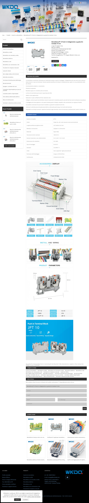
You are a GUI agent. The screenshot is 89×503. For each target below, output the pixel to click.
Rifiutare (17, 499)
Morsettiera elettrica (8, 58)
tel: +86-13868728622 (49, 475)
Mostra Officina (6, 477)
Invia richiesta (55, 61)
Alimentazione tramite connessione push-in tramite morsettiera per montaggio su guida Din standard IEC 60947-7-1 (77, 437)
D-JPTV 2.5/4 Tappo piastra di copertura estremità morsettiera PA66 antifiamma (77, 459)
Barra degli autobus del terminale (11, 74)
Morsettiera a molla (7, 52)
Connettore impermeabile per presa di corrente (12, 90)
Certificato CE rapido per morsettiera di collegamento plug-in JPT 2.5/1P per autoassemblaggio (56, 437)
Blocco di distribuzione (8, 99)
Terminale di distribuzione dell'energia (12, 80)
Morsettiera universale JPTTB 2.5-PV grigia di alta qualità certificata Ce (56, 459)
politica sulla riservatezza (33, 496)
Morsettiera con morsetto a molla (10, 55)
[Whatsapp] (67, 477)
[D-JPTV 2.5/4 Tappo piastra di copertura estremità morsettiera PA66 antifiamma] (76, 448)
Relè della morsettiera (8, 77)
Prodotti (8, 35)
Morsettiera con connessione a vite (11, 64)
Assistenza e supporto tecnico (9, 486)
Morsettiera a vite (7, 61)
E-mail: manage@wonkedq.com (52, 477)
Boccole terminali (7, 83)
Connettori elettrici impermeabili (10, 93)
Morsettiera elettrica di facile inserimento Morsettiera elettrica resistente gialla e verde (36, 459)
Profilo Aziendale (6, 475)
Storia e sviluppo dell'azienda (9, 479)
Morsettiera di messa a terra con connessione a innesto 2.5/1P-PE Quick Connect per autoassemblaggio (36, 437)
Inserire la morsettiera (17, 35)
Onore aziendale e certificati (9, 484)
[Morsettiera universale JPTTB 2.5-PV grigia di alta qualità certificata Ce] (56, 448)
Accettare (25, 499)
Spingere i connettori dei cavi (10, 86)
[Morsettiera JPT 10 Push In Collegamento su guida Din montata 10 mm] (30, 69)
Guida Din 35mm (7, 71)
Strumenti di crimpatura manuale (11, 67)
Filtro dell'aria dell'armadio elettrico (11, 96)
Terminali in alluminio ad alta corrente (12, 103)
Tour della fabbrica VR (7, 482)
